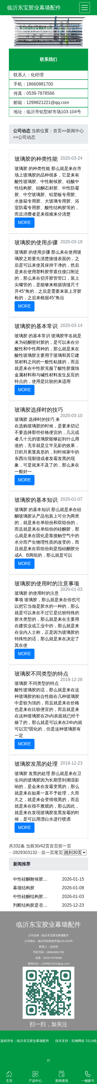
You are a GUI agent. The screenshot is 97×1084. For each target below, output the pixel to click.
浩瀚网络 (77, 1041)
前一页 (64, 846)
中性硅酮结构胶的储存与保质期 (34, 896)
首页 (57, 130)
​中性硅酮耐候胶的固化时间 (34, 879)
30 (25, 852)
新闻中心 (75, 130)
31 (29, 852)
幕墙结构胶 (23, 888)
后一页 (47, 852)
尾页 (58, 852)
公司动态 (26, 137)
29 (20, 852)
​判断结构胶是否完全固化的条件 (34, 905)
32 (34, 852)
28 (15, 852)
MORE (24, 222)
